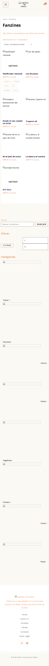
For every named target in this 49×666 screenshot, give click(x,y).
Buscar (4, 220)
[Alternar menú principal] (5, 4)
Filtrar (7, 245)
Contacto (24, 632)
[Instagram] (22, 643)
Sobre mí (24, 619)
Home (24, 615)
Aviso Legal (24, 636)
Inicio (5, 19)
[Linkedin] (27, 643)
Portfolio (24, 623)
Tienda (24, 627)
